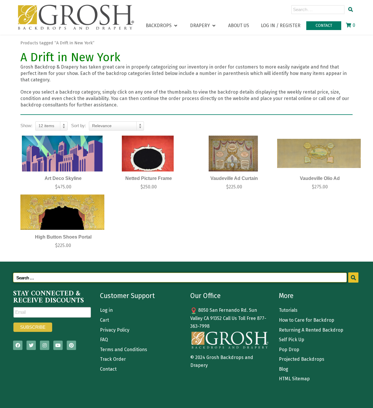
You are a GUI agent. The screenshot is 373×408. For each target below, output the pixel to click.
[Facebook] (17, 345)
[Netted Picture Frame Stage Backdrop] (148, 153)
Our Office (205, 296)
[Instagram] (44, 345)
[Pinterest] (71, 345)
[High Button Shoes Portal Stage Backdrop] (62, 212)
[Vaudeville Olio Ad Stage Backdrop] (319, 153)
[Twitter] (31, 345)
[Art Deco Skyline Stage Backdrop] (62, 153)
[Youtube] (58, 345)
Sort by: (78, 125)
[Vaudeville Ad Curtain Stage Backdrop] (233, 153)
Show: (26, 125)
